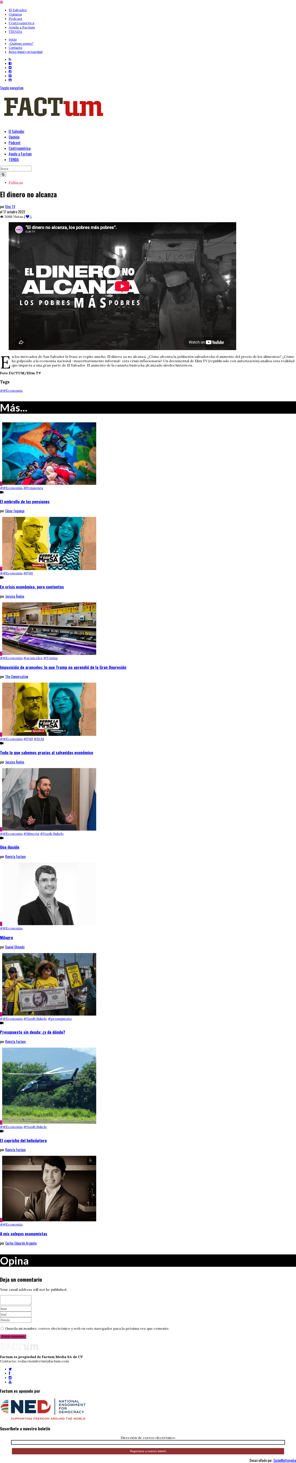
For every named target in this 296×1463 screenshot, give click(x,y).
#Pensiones (33, 488)
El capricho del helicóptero (23, 1140)
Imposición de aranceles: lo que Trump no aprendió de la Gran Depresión (63, 667)
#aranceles (32, 658)
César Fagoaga (14, 510)
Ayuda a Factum (22, 27)
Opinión (15, 14)
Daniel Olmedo (14, 947)
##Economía (11, 390)
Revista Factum (15, 856)
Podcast (15, 18)
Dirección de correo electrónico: (148, 1438)
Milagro (6, 937)
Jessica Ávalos (14, 596)
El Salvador (18, 10)
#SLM (39, 739)
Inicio (13, 39)
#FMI (28, 573)
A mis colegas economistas (23, 1233)
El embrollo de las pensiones (25, 501)
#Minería (31, 833)
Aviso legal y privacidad (25, 52)
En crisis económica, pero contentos (32, 587)
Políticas (16, 182)
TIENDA (15, 31)
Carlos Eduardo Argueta (21, 1243)
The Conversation (16, 676)
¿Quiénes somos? (21, 43)
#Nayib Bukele (52, 833)
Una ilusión (9, 847)
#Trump (50, 658)
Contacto (15, 48)
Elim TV (10, 206)
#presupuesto (60, 1018)
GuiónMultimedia (284, 1460)
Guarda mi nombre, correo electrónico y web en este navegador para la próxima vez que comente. (87, 1328)
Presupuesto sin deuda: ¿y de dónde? (32, 1032)
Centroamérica (21, 23)
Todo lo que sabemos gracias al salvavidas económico (46, 752)
